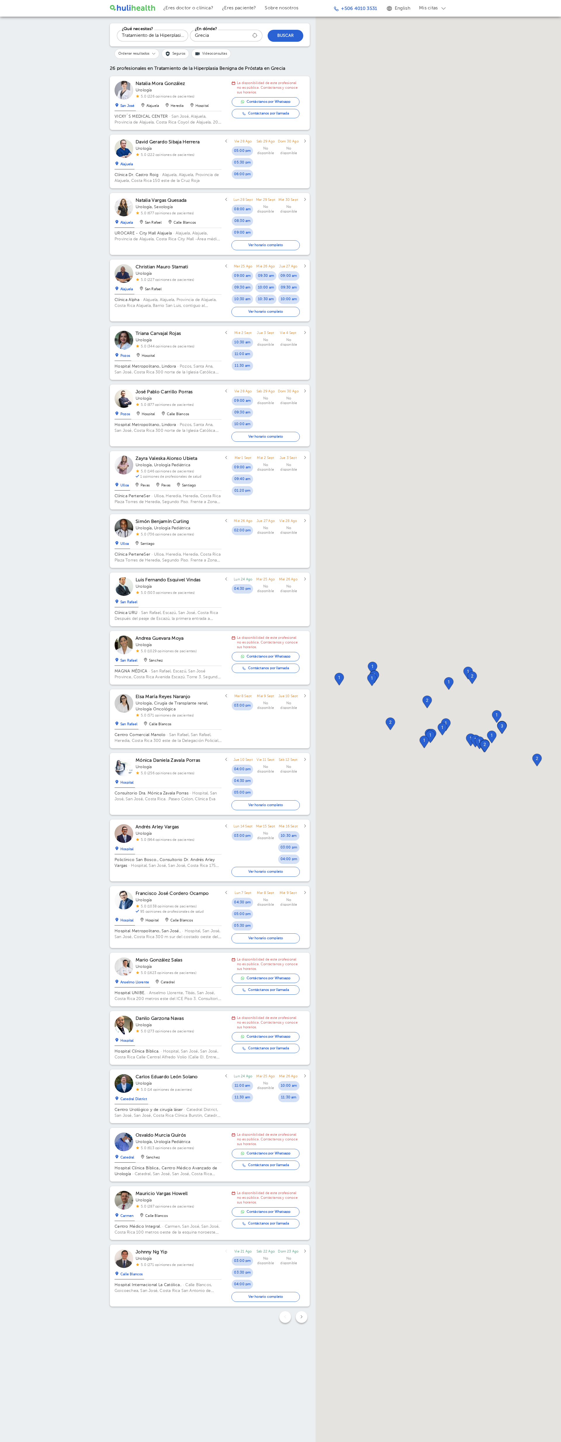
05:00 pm (242, 151)
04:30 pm (242, 589)
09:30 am (242, 287)
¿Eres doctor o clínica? (188, 8)
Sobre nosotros (281, 8)
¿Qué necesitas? (137, 29)
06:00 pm (242, 174)
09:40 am (242, 479)
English (402, 8)
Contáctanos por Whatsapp (269, 102)
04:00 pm (242, 769)
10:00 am (266, 287)
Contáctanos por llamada (268, 113)
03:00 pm (242, 705)
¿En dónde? (206, 29)
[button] (339, 679)
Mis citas (428, 8)
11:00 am (242, 354)
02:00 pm (242, 530)
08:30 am (242, 221)
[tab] (125, 104)
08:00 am (242, 209)
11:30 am (242, 366)
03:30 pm (242, 1272)
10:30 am (242, 299)
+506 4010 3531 (359, 8)
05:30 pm (242, 162)
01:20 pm (242, 491)
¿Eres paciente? (239, 8)
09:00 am (242, 232)
